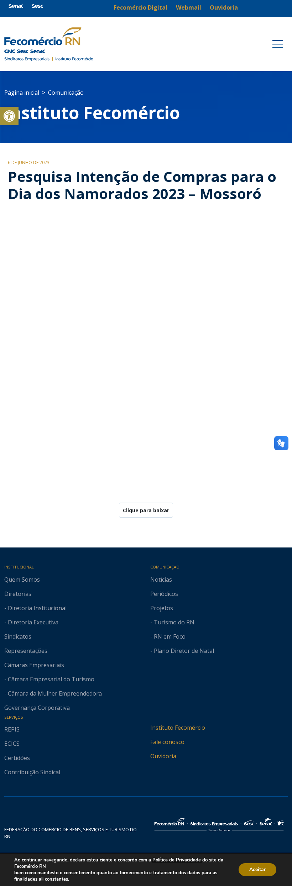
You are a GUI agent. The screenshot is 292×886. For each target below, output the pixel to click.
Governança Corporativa (37, 708)
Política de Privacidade (177, 860)
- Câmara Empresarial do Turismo (49, 679)
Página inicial (21, 92)
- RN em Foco (168, 636)
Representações (25, 651)
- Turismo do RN (172, 622)
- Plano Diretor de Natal (182, 651)
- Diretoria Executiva (31, 622)
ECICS (12, 744)
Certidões (17, 758)
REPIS (12, 729)
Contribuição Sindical (32, 772)
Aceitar (257, 869)
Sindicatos (17, 636)
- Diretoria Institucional (35, 608)
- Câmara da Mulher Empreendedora (53, 693)
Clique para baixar (146, 510)
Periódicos (164, 594)
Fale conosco (167, 742)
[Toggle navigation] (278, 44)
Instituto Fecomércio (177, 728)
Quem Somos (22, 579)
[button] (9, 116)
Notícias (161, 579)
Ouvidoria (163, 756)
